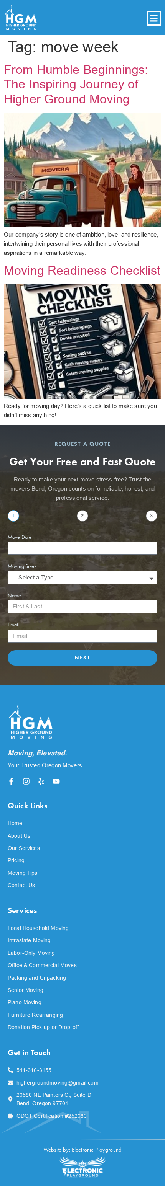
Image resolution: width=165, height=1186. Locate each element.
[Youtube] (56, 781)
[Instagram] (26, 781)
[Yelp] (41, 781)
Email (14, 625)
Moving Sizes (22, 566)
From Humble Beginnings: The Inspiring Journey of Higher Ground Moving (76, 84)
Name (14, 595)
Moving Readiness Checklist (82, 270)
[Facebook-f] (11, 781)
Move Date (19, 537)
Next (82, 657)
